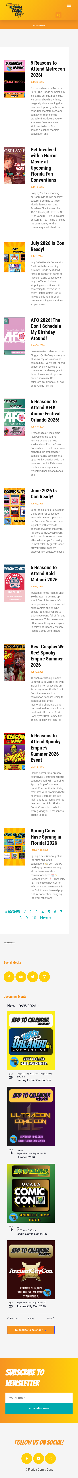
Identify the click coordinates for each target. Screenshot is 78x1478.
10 (34, 917)
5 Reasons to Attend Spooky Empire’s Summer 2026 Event (45, 748)
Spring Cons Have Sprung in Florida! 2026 (46, 837)
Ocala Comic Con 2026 (32, 1234)
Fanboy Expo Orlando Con (34, 1080)
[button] (69, 5)
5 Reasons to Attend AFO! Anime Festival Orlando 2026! (46, 411)
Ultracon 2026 (26, 1157)
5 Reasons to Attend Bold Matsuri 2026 (44, 574)
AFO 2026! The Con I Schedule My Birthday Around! (46, 329)
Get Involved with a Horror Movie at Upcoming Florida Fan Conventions (44, 165)
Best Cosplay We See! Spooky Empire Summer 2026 (47, 656)
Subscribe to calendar (28, 1330)
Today (31, 1318)
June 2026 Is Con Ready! (44, 494)
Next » (45, 917)
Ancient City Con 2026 (31, 1306)
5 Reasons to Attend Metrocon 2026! (48, 69)
